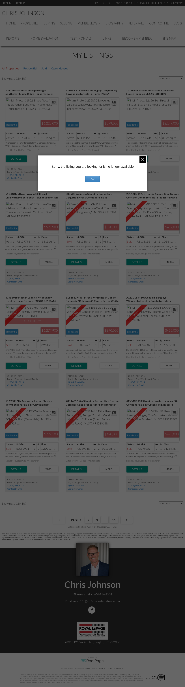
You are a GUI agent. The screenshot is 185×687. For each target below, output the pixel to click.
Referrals (136, 23)
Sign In (6, 2)
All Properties (10, 68)
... (105, 520)
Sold (44, 68)
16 (113, 520)
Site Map (169, 38)
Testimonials (81, 38)
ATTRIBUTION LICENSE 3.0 (111, 668)
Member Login (89, 23)
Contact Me (159, 23)
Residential (30, 68)
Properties (29, 23)
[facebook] (92, 610)
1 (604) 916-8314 (15, 175)
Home (11, 23)
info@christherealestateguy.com (100, 601)
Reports (12, 38)
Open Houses (59, 68)
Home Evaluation (44, 38)
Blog (178, 23)
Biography (114, 23)
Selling (66, 23)
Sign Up (20, 2)
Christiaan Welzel (82, 668)
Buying (49, 23)
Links (107, 38)
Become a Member (137, 38)
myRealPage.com (92, 661)
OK (92, 179)
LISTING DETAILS (16, 158)
